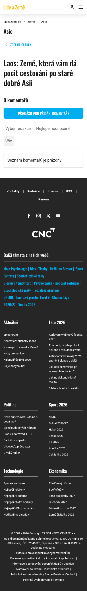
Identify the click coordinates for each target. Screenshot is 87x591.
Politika (10, 404)
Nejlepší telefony (14, 489)
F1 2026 (54, 442)
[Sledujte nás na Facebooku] (28, 215)
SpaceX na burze (14, 483)
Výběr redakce (18, 128)
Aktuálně (11, 322)
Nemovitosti (23, 283)
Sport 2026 (58, 404)
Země (31, 21)
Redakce (33, 191)
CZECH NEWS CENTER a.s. (59, 533)
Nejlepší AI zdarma (15, 495)
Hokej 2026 (56, 429)
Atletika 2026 (57, 448)
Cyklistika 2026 (58, 454)
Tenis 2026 (56, 435)
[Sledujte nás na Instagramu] (38, 215)
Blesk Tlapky (39, 268)
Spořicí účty (56, 489)
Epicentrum (11, 334)
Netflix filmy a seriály (16, 514)
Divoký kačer (12, 452)
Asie (44, 21)
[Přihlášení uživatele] (71, 7)
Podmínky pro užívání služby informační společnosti (42, 558)
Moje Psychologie (15, 268)
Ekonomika (58, 471)
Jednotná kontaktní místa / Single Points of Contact (42, 574)
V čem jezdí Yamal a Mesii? (21, 347)
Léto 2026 (57, 322)
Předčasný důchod (60, 483)
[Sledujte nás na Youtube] (58, 215)
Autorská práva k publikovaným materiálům (43, 553)
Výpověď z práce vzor (17, 446)
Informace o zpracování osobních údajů (36, 563)
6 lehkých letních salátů (64, 388)
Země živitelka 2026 (61, 514)
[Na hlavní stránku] (14, 7)
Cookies (69, 563)
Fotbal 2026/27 (58, 423)
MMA (52, 417)
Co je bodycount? (14, 366)
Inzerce (53, 191)
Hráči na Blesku (61, 268)
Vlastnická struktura (56, 569)
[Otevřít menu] (80, 7)
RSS (69, 191)
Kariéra (43, 199)
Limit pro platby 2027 (62, 495)
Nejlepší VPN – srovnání (19, 508)
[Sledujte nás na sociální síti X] (48, 215)
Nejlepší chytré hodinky (18, 502)
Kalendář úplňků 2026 (17, 359)
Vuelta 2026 (26, 304)
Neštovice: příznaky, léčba (20, 341)
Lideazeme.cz (12, 21)
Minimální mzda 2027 (62, 508)
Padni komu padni (15, 440)
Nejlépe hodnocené (53, 128)
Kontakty (13, 191)
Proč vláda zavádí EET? (18, 434)
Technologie (13, 471)
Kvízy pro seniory (14, 353)
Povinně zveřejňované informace (43, 579)
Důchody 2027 (58, 502)
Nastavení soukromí (28, 569)
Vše (8, 141)
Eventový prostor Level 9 (33, 297)
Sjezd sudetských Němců (20, 427)
